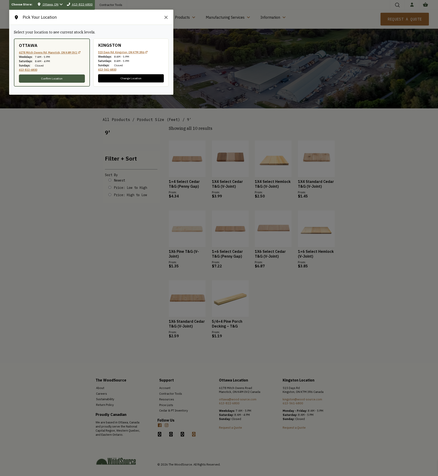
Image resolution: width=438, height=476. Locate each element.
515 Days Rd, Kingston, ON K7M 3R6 (121, 52)
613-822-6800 (28, 70)
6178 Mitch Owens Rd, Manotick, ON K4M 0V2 (48, 52)
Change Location (130, 78)
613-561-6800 (107, 69)
